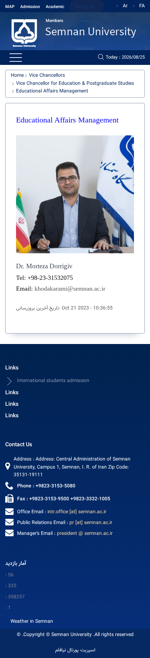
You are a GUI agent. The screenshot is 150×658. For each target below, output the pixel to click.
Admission (30, 7)
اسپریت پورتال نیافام (75, 650)
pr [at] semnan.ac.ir (90, 523)
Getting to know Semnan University (84, 8)
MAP (10, 7)
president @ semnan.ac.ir (85, 534)
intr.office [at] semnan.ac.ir (76, 512)
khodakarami (51, 288)
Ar (125, 6)
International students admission (53, 381)
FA (142, 6)
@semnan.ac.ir (86, 288)
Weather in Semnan (31, 622)
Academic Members (55, 8)
